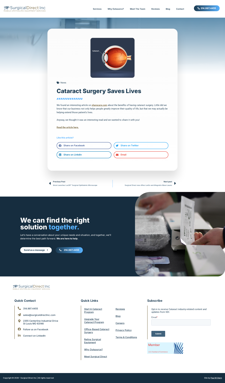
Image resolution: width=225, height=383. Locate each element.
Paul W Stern (216, 378)
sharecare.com (99, 105)
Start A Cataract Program (93, 311)
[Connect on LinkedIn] (19, 335)
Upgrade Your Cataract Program (94, 321)
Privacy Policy (124, 330)
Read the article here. (68, 127)
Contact (180, 9)
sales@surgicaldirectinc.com (39, 315)
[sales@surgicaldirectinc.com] (19, 314)
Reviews (155, 9)
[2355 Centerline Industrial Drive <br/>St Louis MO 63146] (19, 321)
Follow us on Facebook (35, 329)
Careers (120, 323)
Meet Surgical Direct (95, 356)
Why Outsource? (116, 9)
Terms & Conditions (126, 337)
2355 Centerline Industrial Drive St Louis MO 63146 (40, 322)
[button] (84, 145)
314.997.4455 (30, 308)
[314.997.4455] (19, 308)
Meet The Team (137, 9)
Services (97, 9)
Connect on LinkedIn (34, 335)
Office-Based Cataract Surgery (96, 331)
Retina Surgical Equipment (92, 341)
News (63, 82)
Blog (168, 9)
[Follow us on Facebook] (19, 329)
